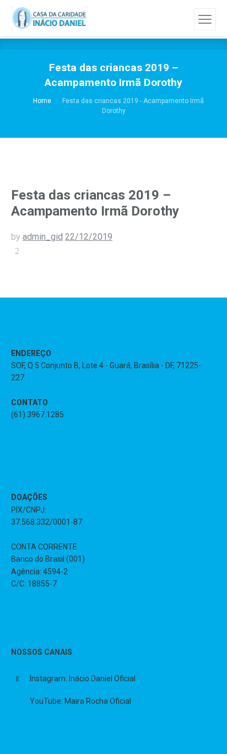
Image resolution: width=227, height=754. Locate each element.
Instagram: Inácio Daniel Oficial (83, 678)
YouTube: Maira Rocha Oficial (80, 701)
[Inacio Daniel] (49, 17)
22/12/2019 (88, 236)
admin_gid (43, 236)
